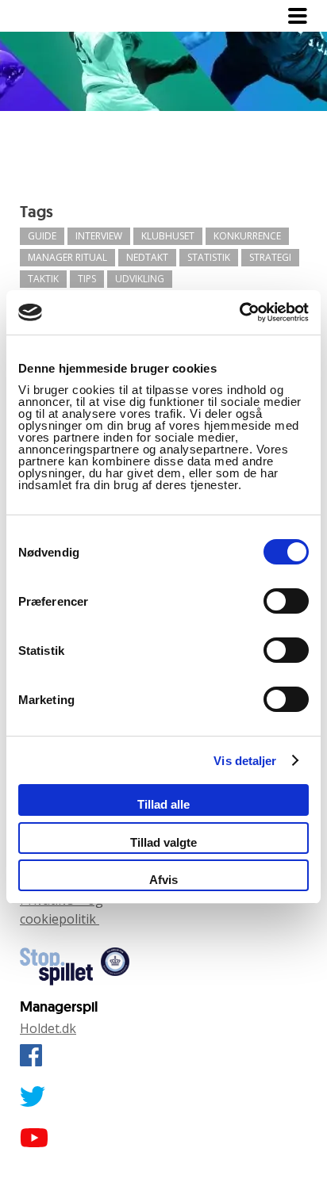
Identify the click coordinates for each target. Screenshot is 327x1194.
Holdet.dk (48, 1028)
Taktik (43, 278)
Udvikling (139, 278)
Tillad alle (163, 804)
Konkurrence (247, 236)
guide (42, 236)
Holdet (51, 16)
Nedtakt (147, 257)
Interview (98, 236)
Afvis (163, 879)
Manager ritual (67, 257)
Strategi (270, 257)
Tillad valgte (163, 842)
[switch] (286, 601)
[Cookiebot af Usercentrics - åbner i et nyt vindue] (239, 312)
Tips (87, 278)
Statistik (208, 257)
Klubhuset (167, 236)
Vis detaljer (245, 761)
